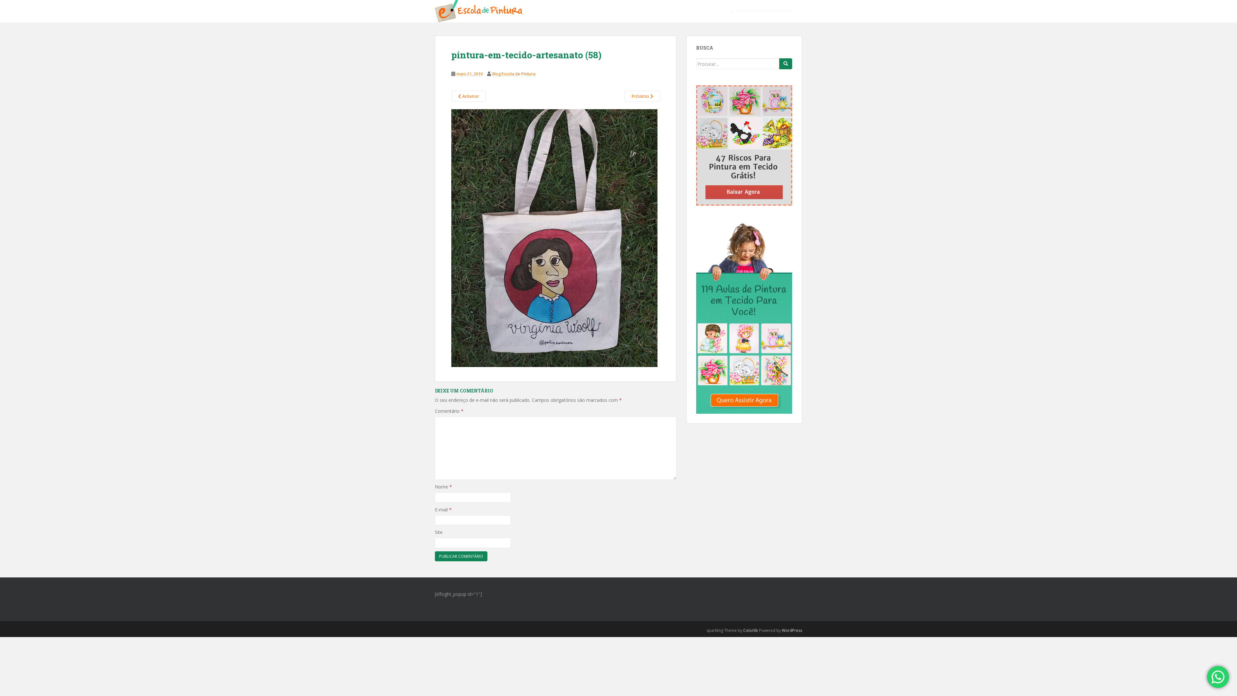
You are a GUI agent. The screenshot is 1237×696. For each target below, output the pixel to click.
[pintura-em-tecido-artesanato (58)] (554, 237)
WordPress (792, 630)
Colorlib (750, 630)
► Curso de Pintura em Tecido (761, 11)
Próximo (640, 96)
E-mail (443, 510)
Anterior (470, 96)
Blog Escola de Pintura (513, 74)
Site (439, 532)
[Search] (785, 63)
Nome (443, 487)
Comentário (449, 411)
